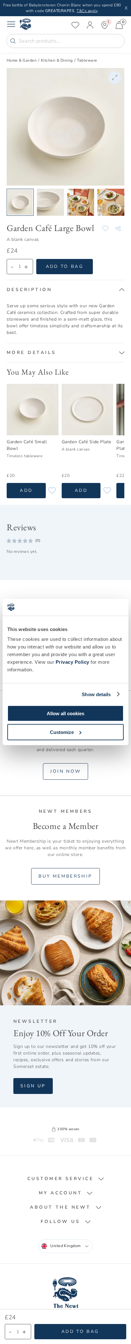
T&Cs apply (87, 10)
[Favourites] (75, 25)
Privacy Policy (72, 662)
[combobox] (65, 1246)
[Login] (90, 25)
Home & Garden (22, 60)
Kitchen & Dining (57, 60)
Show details (96, 694)
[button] (65, 289)
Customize (62, 732)
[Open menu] (11, 25)
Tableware (87, 60)
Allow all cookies (65, 713)
